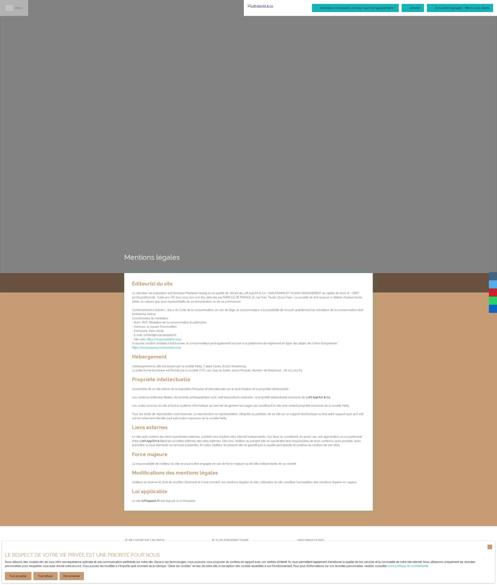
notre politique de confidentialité (408, 566)
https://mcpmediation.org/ (164, 339)
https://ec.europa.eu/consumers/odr (156, 347)
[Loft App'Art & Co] (273, 8)
